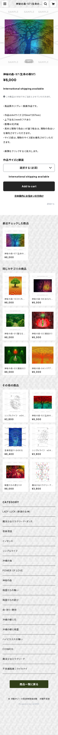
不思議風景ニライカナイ (15, 668)
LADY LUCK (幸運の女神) (16, 511)
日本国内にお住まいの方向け (29, 196)
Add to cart (29, 186)
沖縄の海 (7, 560)
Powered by (25, 704)
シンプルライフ (10, 550)
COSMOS (8, 649)
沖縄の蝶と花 (9, 619)
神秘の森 (7, 580)
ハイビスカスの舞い (13, 639)
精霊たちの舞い (11, 590)
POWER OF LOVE (13, 570)
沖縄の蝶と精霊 (11, 629)
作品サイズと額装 (13, 160)
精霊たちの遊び (11, 600)
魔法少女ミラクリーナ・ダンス (18, 521)
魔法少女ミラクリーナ (14, 659)
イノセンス (8, 541)
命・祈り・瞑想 (10, 609)
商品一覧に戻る (29, 684)
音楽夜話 (7, 531)
